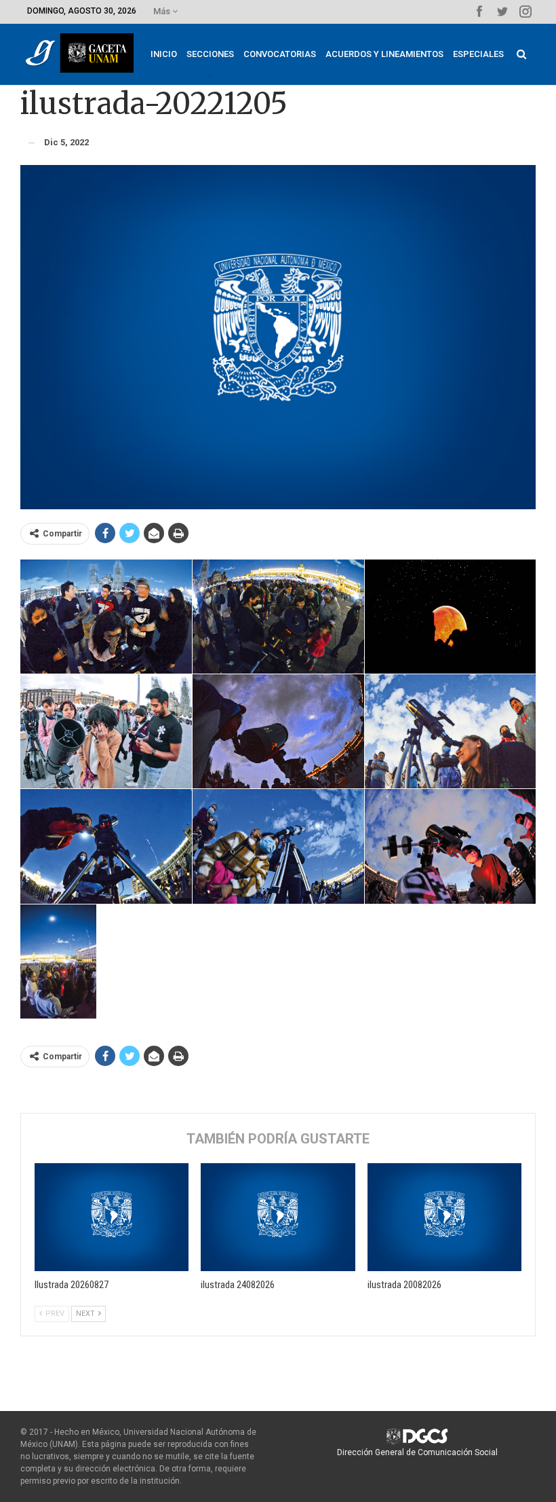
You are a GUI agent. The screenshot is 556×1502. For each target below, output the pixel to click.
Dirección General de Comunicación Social (417, 1452)
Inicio (164, 54)
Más (162, 11)
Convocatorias (279, 54)
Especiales (478, 54)
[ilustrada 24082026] (278, 1217)
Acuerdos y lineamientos (384, 54)
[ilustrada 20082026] (444, 1217)
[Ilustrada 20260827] (111, 1217)
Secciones (210, 54)
